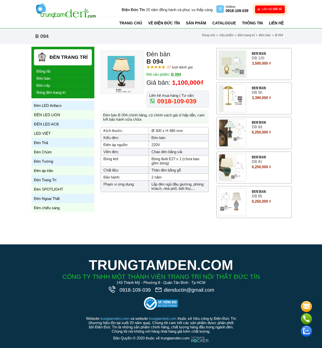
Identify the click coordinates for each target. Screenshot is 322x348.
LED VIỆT (42, 133)
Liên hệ (276, 23)
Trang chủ (130, 23)
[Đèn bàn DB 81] (232, 167)
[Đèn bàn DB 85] (232, 202)
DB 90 (257, 92)
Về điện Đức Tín (164, 23)
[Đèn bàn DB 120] (232, 64)
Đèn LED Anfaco (47, 105)
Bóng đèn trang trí (51, 92)
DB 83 (257, 127)
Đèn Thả (41, 143)
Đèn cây (43, 85)
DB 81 (257, 161)
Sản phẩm (196, 23)
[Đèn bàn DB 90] (232, 98)
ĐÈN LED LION (47, 115)
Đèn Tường (43, 161)
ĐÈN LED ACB (46, 124)
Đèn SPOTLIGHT (48, 189)
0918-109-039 (175, 101)
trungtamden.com (114, 318)
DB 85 (257, 196)
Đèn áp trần (43, 170)
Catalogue (224, 23)
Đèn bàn (265, 35)
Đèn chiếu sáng (47, 208)
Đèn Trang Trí (246, 35)
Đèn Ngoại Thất (47, 198)
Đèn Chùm (43, 152)
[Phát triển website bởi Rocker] (200, 334)
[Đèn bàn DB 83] (232, 133)
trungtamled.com (163, 318)
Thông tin (252, 23)
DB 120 (258, 58)
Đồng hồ (43, 71)
